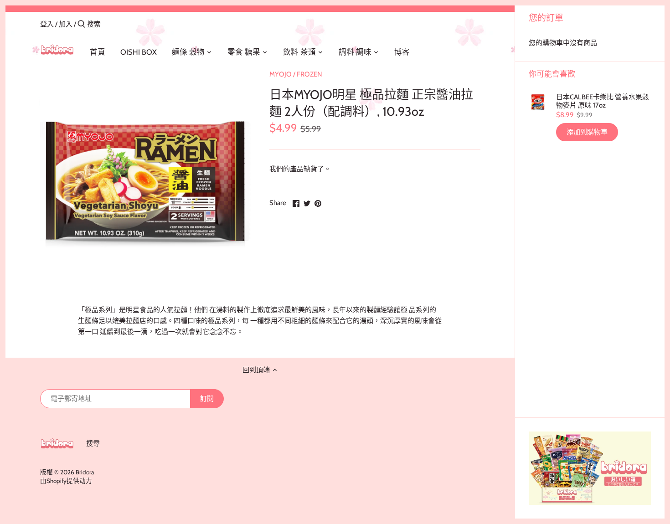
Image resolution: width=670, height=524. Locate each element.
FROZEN (309, 74)
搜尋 (93, 443)
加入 (65, 24)
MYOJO (280, 74)
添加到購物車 (587, 132)
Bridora (85, 472)
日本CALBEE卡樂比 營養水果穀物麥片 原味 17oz (602, 101)
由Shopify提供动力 (66, 480)
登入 (47, 24)
